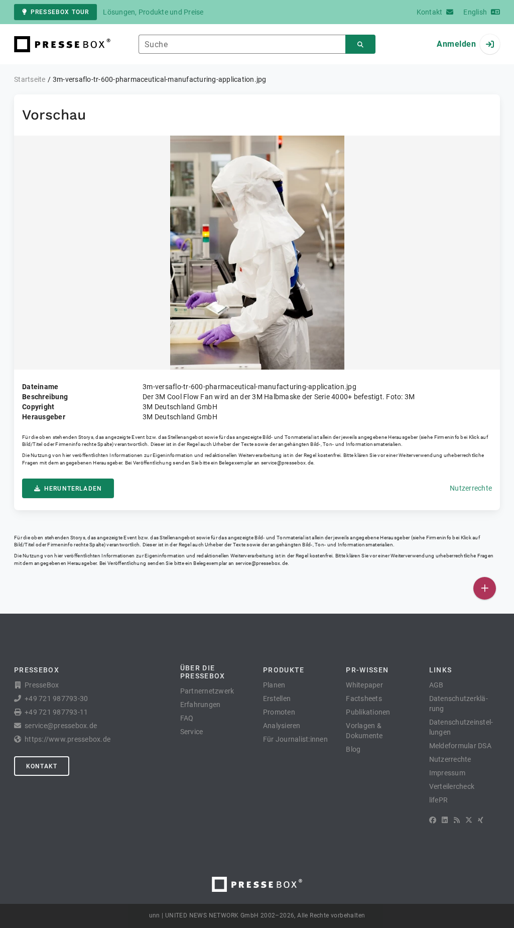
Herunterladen (73, 488)
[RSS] (457, 820)
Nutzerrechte (471, 488)
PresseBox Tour (60, 12)
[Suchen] (360, 44)
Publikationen (368, 712)
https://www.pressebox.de (67, 739)
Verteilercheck (452, 786)
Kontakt (41, 766)
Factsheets (364, 698)
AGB (436, 685)
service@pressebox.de (287, 463)
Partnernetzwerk (207, 691)
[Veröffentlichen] (484, 588)
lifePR (438, 800)
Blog (353, 749)
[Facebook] (432, 820)
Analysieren (282, 726)
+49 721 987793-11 (56, 712)
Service (191, 732)
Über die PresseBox (202, 672)
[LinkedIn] (445, 820)
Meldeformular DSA (460, 746)
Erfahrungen (200, 705)
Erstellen (277, 698)
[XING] (480, 820)
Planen (274, 685)
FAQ (187, 718)
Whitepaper (364, 685)
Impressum (447, 773)
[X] (468, 820)
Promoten (279, 712)
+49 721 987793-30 (56, 698)
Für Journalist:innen (295, 739)
